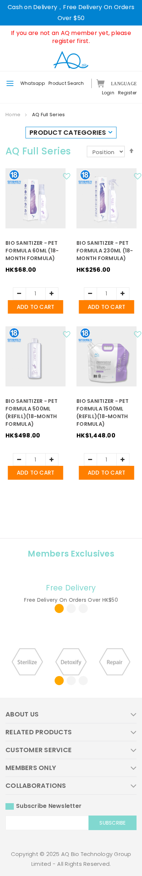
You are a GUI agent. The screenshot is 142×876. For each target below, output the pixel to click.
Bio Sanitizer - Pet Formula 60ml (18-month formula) (32, 250)
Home (13, 114)
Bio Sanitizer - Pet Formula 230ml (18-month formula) (104, 250)
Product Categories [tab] (67, 132)
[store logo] (71, 59)
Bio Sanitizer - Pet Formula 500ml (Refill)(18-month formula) (31, 412)
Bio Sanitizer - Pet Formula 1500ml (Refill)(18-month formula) (102, 412)
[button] (67, 178)
